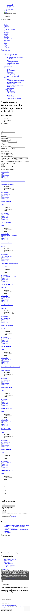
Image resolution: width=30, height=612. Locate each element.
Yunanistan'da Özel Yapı (13, 74)
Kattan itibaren (4, 141)
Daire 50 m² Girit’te (6, 449)
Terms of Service (4, 607)
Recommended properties (10, 559)
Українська (7, 46)
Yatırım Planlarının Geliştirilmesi (15, 85)
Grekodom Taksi (11, 92)
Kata (2, 143)
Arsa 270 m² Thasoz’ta (7, 305)
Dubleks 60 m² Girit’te (7, 470)
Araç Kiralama (10, 91)
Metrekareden (4, 138)
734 (5, 490)
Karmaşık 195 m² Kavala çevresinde (10, 367)
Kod (2, 131)
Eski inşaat (19, 161)
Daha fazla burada (10, 578)
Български (7, 30)
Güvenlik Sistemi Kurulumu (14, 98)
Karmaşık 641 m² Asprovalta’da (9, 263)
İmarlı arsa (26, 161)
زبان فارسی (7, 40)
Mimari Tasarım (11, 70)
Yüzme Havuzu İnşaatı (13, 76)
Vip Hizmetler (10, 95)
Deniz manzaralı (12, 158)
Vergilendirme (10, 88)
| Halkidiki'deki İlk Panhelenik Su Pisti (16, 525)
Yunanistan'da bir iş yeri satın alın (15, 80)
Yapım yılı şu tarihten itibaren (8, 148)
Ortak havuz (20, 160)
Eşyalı (26, 158)
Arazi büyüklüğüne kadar (7, 155)
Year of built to (4, 151)
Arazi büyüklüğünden (6, 153)
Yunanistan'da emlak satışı (10, 54)
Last (5, 495)
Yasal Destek (10, 96)
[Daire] (7, 122)
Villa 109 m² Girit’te (6, 429)
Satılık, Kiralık (4, 119)
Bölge (2, 125)
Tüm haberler (7, 532)
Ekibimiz (9, 8)
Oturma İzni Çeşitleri (12, 61)
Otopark (20, 158)
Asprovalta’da (4, 266)
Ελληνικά (6, 26)
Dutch (5, 35)
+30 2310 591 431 (8, 9)
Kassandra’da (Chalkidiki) (7, 184)
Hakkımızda (10, 5)
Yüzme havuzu (11, 160)
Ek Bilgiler (10, 58)
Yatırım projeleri (8, 560)
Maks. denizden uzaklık (7, 156)
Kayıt (3, 512)
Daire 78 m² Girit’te (6, 201)
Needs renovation (6, 163)
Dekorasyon (10, 72)
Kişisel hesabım (8, 566)
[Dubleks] (7, 123)
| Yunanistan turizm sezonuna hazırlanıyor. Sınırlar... (14, 527)
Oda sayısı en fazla (5, 146)
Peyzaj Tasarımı (11, 73)
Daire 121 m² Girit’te (6, 387)
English (6, 25)
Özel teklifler (7, 562)
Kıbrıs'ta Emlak (8, 66)
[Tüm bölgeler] (8, 506)
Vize (8, 60)
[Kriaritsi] (8, 510)
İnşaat (5, 67)
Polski (5, 41)
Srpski (5, 43)
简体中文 (6, 32)
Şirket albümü (10, 6)
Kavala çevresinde (5, 370)
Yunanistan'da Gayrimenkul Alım (15, 57)
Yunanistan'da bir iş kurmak (14, 82)
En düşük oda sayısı (6, 145)
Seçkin (14, 163)
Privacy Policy (23, 606)
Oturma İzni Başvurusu (13, 63)
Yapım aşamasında (10, 161)
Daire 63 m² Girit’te (6, 346)
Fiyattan (3, 135)
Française (6, 37)
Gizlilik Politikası (13, 516)
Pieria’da (3, 246)
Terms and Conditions (9, 565)
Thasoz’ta (3, 287)
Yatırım (6, 77)
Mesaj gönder (6, 610)
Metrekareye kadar (5, 140)
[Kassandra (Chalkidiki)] (8, 507)
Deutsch (6, 34)
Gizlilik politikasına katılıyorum (9, 605)
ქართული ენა (8, 38)
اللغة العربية (7, 47)
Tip (1, 123)
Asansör (4, 158)
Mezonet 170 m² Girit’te (7, 408)
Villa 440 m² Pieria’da (6, 243)
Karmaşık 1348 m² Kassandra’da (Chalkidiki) (13, 181)
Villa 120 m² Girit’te (6, 222)
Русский (6, 27)
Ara (2, 164)
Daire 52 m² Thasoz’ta (7, 325)
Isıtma (3, 160)
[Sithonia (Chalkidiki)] (8, 509)
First (5, 493)
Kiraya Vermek (11, 86)
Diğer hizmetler (8, 89)
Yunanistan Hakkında (12, 55)
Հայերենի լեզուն (9, 29)
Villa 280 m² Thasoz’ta (7, 284)
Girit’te (2, 205)
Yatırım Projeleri (11, 83)
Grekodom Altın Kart (12, 93)
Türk (5, 44)
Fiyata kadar (4, 136)
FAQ (8, 64)
